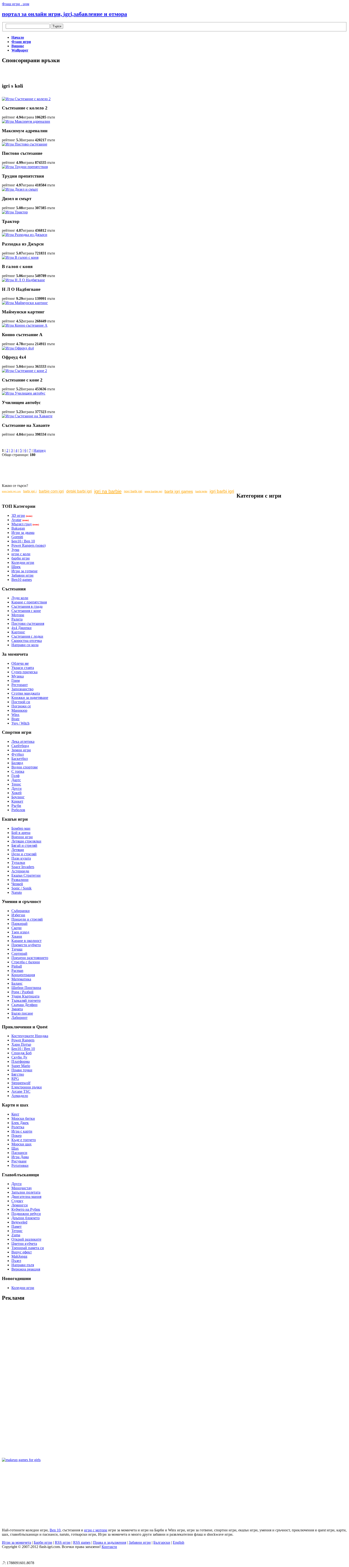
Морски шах (21, 1144)
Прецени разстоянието (29, 958)
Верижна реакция (25, 1269)
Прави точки (21, 1070)
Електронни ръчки (26, 1087)
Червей (17, 884)
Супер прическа (24, 672)
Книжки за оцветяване (29, 698)
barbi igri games (179, 491)
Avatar (16, 520)
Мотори (17, 615)
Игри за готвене (24, 571)
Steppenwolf (20, 1083)
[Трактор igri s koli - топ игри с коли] (15, 212)
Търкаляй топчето (26, 1000)
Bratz (15, 719)
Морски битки (23, 1118)
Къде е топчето (23, 1140)
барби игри (20, 558)
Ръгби (16, 806)
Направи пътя (22, 1265)
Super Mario (20, 1066)
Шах (15, 1148)
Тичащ (16, 949)
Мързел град (21, 524)
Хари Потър (21, 1044)
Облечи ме (20, 663)
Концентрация (23, 975)
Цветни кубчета (24, 1244)
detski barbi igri (79, 491)
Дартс (16, 780)
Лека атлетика (22, 741)
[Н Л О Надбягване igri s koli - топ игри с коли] (23, 280)
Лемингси (19, 1205)
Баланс (17, 983)
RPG (15, 1079)
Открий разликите (26, 1239)
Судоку (17, 1201)
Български (161, 1542)
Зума (15, 550)
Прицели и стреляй (27, 919)
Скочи (16, 928)
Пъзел (16, 1261)
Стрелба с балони (25, 962)
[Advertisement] (57, 70)
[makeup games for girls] (21, 1460)
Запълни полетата (25, 1192)
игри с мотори (95, 1530)
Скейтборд (20, 746)
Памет (16, 1226)
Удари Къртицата (25, 996)
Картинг (18, 632)
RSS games (81, 1542)
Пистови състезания (27, 623)
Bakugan (18, 528)
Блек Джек (20, 1123)
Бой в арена (20, 833)
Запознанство (22, 689)
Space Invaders (22, 867)
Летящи (17, 850)
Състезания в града (26, 606)
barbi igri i (30, 491)
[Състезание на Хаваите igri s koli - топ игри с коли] (27, 416)
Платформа (20, 1061)
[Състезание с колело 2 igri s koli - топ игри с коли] (26, 99)
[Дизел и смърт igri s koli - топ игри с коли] (20, 189)
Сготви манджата (25, 693)
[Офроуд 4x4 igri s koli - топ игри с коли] (18, 348)
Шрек (16, 567)
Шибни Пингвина (26, 988)
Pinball (16, 966)
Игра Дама (20, 1157)
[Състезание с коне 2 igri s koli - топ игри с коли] (24, 371)
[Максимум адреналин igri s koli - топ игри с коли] (26, 121)
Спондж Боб (21, 1053)
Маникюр (19, 710)
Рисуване (19, 1161)
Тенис (16, 784)
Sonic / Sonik (21, 888)
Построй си (20, 702)
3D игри (18, 515)
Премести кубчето (26, 945)
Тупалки (18, 863)
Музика (17, 676)
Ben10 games (21, 580)
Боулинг (18, 797)
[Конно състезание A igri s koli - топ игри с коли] (24, 325)
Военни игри (22, 837)
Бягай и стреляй (24, 845)
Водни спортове (24, 767)
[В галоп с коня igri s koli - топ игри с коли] (20, 257)
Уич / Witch (20, 723)
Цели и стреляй (24, 854)
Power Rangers (22, 1040)
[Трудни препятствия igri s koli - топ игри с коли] (25, 167)
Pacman (17, 971)
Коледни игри (22, 562)
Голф (15, 776)
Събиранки (20, 911)
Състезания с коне (26, 611)
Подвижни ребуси (26, 1214)
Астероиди (20, 871)
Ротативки (19, 1165)
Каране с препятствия (29, 602)
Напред (39, 450)
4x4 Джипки (21, 628)
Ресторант (19, 685)
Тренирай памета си (27, 1248)
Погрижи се (21, 706)
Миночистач (21, 1188)
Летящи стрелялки (26, 841)
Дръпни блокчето (25, 1218)
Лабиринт (19, 1018)
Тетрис (17, 1231)
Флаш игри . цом (15, 4)
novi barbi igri (133, 491)
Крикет (17, 801)
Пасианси (19, 1153)
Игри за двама (22, 533)
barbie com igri (51, 491)
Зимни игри (21, 750)
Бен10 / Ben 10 (23, 541)
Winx (15, 715)
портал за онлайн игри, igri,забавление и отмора (64, 14)
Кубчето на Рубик (25, 1209)
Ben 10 (55, 1530)
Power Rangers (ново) (28, 545)
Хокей (16, 793)
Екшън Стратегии (26, 875)
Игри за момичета (16, 1542)
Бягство (17, 1074)
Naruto (16, 892)
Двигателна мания (26, 1197)
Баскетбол (19, 759)
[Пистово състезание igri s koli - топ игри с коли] (24, 144)
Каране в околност (26, 941)
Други (16, 788)
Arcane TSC (20, 1091)
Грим (15, 680)
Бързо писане (22, 1013)
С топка (17, 771)
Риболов (18, 810)
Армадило (19, 1096)
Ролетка (17, 1127)
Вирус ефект (21, 1252)
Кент (15, 1114)
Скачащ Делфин (24, 1005)
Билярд (17, 763)
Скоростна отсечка (26, 641)
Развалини (19, 880)
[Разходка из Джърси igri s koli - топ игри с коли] (24, 235)
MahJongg (19, 1256)
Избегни (18, 915)
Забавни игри (22, 575)
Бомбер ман (20, 828)
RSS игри (63, 1542)
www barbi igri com (11, 491)
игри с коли (20, 554)
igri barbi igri (222, 491)
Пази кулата (21, 858)
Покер (16, 1136)
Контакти (109, 1547)
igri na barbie (108, 491)
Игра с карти (21, 1131)
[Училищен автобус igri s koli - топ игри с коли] (23, 393)
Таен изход (20, 932)
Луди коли (19, 598)
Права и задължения (109, 1542)
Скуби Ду (19, 1057)
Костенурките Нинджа (29, 1036)
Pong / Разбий (22, 992)
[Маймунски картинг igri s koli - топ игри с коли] (25, 303)
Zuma (15, 1235)
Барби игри (43, 1542)
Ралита (17, 619)
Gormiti (17, 537)
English (178, 1542)
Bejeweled (19, 1222)
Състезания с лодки (27, 636)
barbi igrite (201, 491)
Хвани (16, 936)
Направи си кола (24, 645)
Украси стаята (22, 668)
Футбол (17, 754)
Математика (21, 979)
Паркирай (19, 924)
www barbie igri (153, 491)
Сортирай (19, 953)
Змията (17, 1009)
